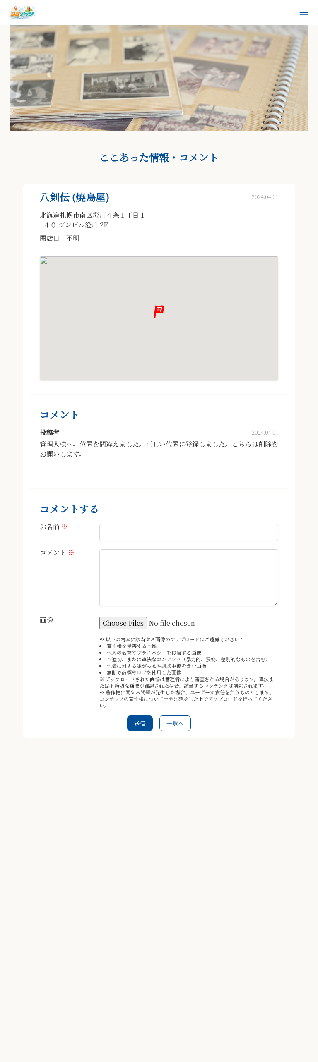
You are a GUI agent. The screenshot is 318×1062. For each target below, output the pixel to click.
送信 (140, 723)
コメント (57, 552)
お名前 (54, 526)
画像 (46, 620)
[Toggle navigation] (304, 12)
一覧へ (175, 723)
